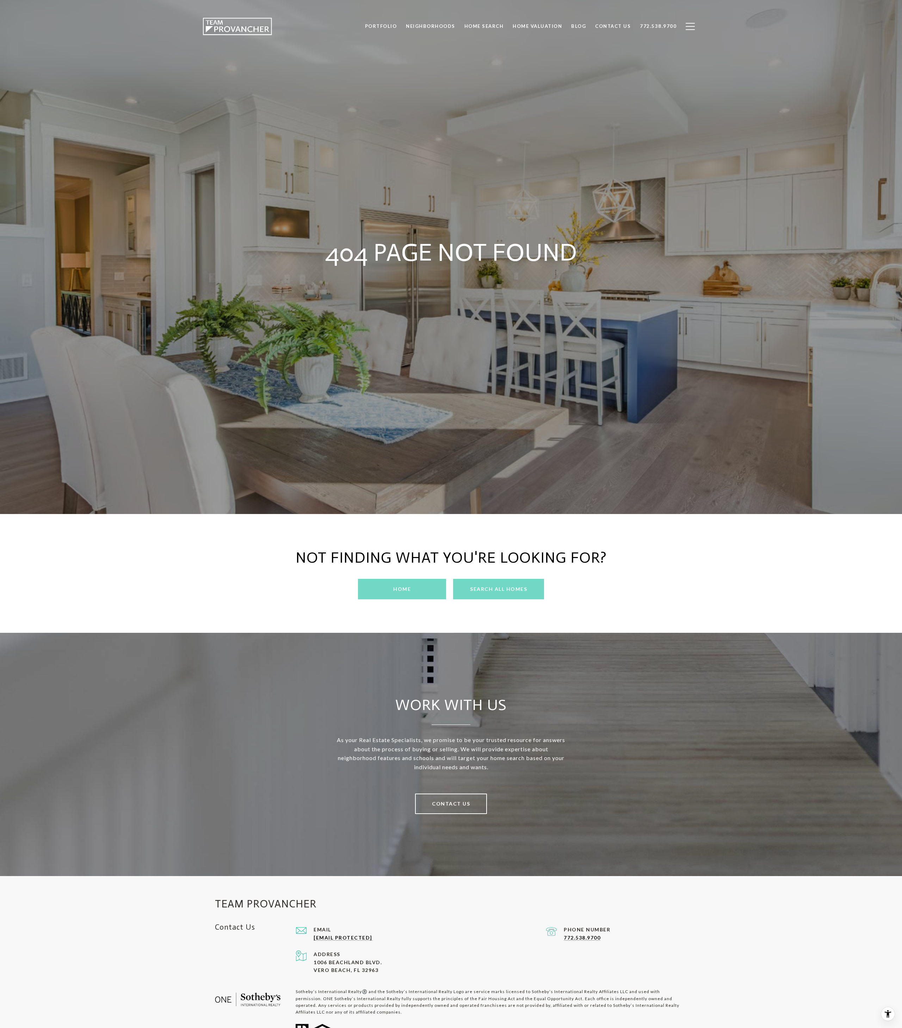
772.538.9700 (582, 938)
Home (402, 589)
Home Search (484, 26)
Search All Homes (498, 589)
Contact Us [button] (451, 804)
